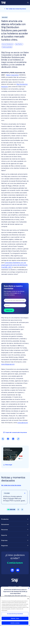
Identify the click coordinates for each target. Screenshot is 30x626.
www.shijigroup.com (7, 364)
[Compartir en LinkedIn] (13, 440)
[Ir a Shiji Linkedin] (12, 570)
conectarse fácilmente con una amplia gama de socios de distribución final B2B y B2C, (14, 265)
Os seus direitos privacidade (15, 613)
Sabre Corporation (12, 75)
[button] (8, 509)
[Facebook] (8, 440)
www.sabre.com (22, 422)
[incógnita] (2, 440)
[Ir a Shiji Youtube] (18, 570)
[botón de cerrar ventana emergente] (29, 588)
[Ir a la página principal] (3, 2)
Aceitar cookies (15, 623)
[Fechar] (28, 598)
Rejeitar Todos (15, 618)
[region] (15, 611)
